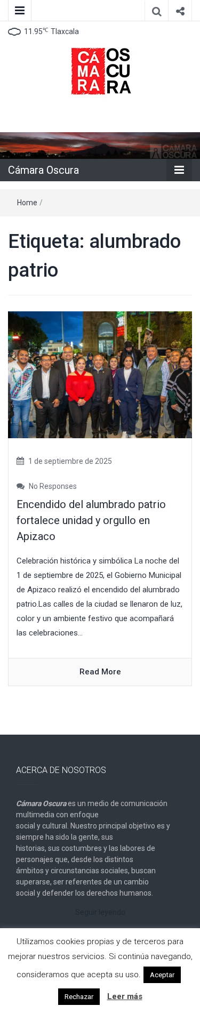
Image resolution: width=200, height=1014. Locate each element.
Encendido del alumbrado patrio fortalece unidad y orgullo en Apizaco (91, 520)
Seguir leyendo (100, 912)
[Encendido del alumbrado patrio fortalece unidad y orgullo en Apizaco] (100, 374)
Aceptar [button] (162, 975)
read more (100, 672)
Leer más (124, 996)
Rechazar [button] (79, 997)
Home (27, 202)
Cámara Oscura (43, 170)
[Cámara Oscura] (100, 145)
